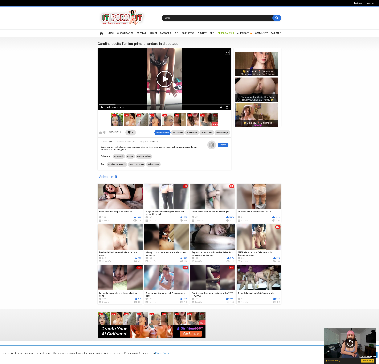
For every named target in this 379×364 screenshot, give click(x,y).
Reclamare (178, 132)
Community (261, 33)
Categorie (165, 33)
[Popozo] (211, 145)
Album (153, 33)
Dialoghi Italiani (144, 156)
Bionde (130, 156)
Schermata (192, 132)
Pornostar (188, 33)
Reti (212, 33)
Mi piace (100, 132)
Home (101, 33)
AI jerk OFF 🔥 (244, 33)
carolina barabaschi (117, 164)
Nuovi (111, 33)
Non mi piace (104, 132)
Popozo (223, 145)
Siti (177, 33)
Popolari (142, 33)
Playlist (202, 33)
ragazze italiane (137, 164)
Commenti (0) (222, 132)
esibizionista (153, 164)
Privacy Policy (162, 353)
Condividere (206, 132)
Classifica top (125, 33)
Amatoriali (118, 156)
